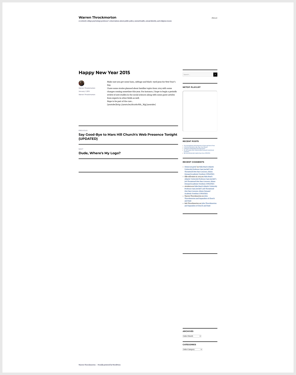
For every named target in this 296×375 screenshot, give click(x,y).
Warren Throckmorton (97, 17)
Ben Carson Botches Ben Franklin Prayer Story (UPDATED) (197, 153)
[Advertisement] (148, 52)
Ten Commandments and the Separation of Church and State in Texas (199, 145)
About (214, 18)
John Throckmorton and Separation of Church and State (200, 198)
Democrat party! (191, 167)
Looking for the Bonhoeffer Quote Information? (194, 148)
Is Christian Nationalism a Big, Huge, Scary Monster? (196, 147)
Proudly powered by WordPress (109, 365)
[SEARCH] (215, 75)
